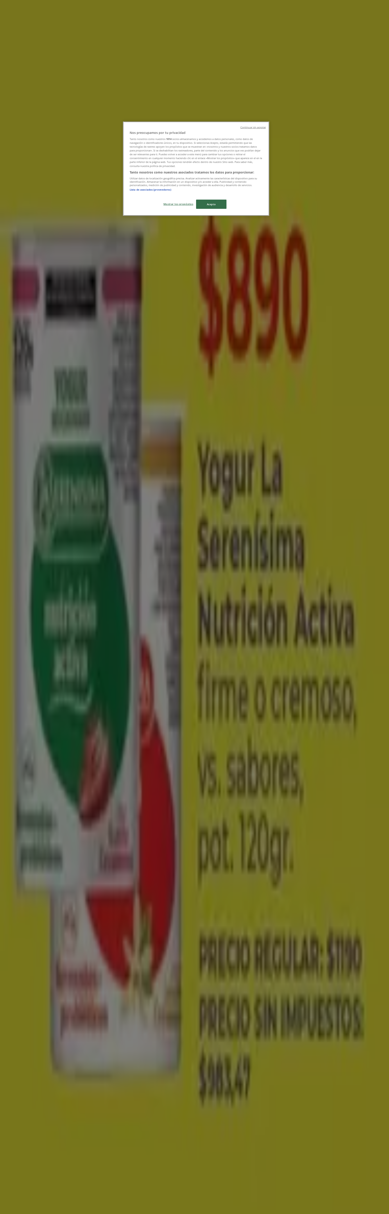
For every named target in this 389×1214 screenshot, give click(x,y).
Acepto (211, 204)
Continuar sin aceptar (253, 127)
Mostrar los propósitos (178, 204)
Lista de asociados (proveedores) (150, 189)
